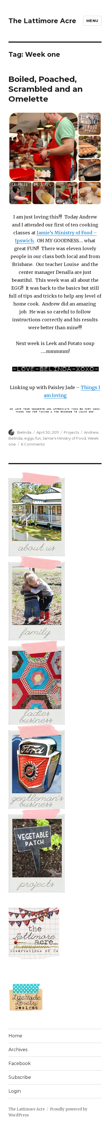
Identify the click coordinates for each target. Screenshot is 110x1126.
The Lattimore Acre (42, 21)
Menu (92, 20)
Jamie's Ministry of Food (64, 438)
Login (14, 1091)
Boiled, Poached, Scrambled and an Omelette (45, 89)
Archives (17, 1049)
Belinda (24, 432)
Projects (71, 432)
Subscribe (19, 1077)
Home (15, 1035)
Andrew (91, 432)
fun (38, 438)
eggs (29, 438)
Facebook (19, 1063)
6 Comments (33, 444)
